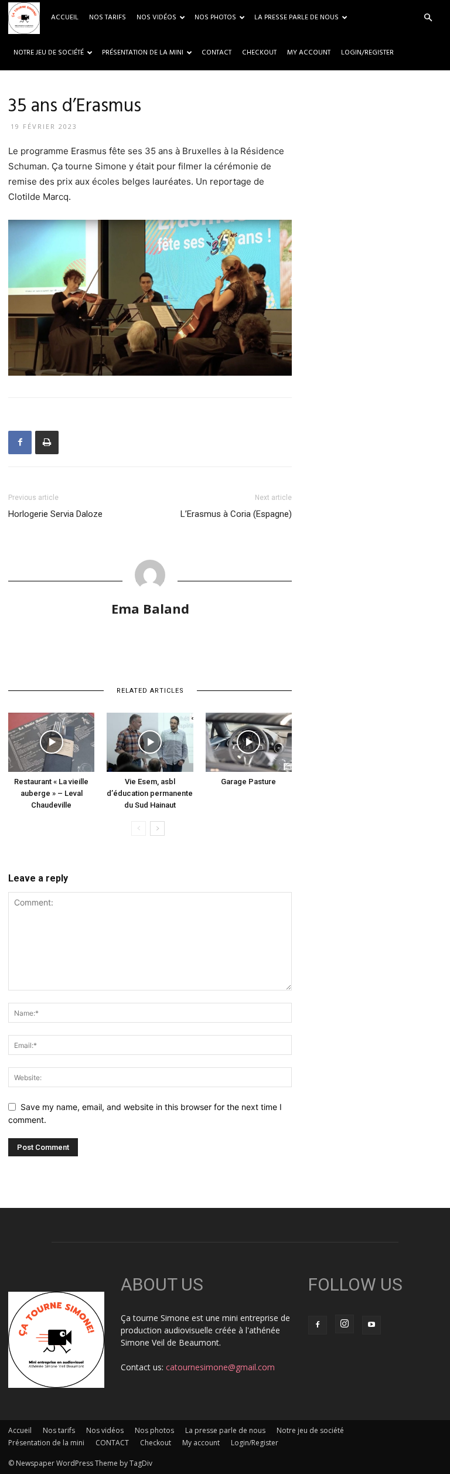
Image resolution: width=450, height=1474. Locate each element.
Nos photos (215, 17)
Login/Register (367, 53)
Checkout (259, 53)
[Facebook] (20, 442)
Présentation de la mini (142, 53)
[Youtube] (371, 1325)
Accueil (65, 17)
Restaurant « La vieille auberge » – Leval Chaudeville (51, 793)
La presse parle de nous (296, 17)
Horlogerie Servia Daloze (55, 514)
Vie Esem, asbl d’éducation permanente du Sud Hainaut (150, 793)
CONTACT (216, 53)
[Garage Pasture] (249, 742)
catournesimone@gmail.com (220, 1367)
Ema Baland (150, 608)
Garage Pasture (248, 781)
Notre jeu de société (48, 53)
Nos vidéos (156, 17)
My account (308, 53)
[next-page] (157, 828)
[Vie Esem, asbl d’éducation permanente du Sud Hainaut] (150, 742)
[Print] (47, 442)
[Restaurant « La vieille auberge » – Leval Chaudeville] (51, 742)
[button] (428, 17)
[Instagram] (344, 1324)
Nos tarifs (107, 17)
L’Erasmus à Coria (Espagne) (236, 514)
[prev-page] (138, 828)
